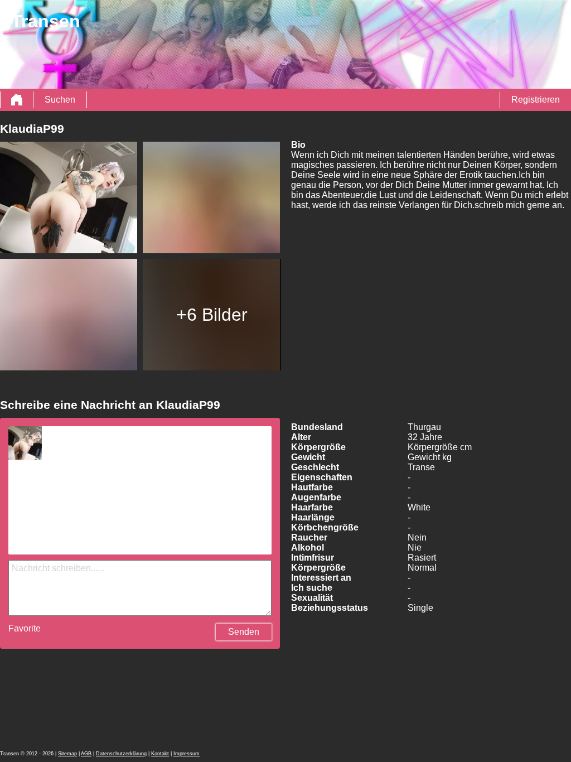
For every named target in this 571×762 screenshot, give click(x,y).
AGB (86, 753)
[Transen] (17, 99)
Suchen (60, 99)
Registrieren (535, 99)
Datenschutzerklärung (121, 753)
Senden (243, 631)
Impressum (186, 753)
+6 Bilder (212, 315)
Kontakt (160, 753)
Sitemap (67, 753)
